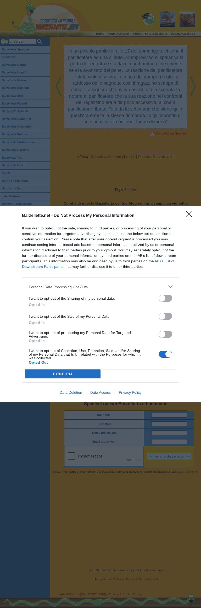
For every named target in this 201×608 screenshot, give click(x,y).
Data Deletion (71, 392)
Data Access (100, 392)
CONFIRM (62, 374)
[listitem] (100, 286)
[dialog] (100, 304)
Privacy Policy (130, 392)
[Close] (191, 216)
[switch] (165, 298)
